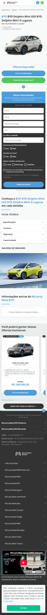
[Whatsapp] (42, 2)
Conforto (7, 228)
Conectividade (9, 240)
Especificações (9, 222)
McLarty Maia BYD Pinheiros (14, 423)
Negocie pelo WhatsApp (23, 80)
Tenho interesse (23, 184)
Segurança (8, 234)
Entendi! (23, 608)
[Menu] (4, 2)
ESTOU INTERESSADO (23, 73)
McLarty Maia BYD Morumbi (14, 429)
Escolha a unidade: (10, 135)
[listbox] (23, 140)
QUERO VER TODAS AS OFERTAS (22, 406)
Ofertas (14, 10)
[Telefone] (37, 2)
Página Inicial (6, 10)
